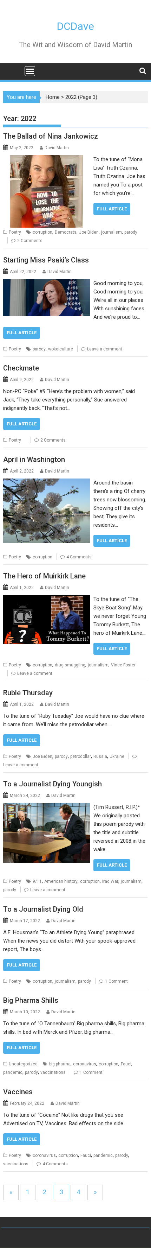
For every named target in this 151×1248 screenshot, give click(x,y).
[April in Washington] (46, 483)
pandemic (12, 1072)
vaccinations (53, 1072)
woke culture (60, 349)
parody (130, 232)
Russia (100, 756)
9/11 (37, 881)
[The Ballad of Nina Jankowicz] (46, 159)
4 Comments (79, 557)
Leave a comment (104, 349)
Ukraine (117, 756)
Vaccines (18, 1092)
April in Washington (34, 459)
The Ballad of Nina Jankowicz (50, 136)
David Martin (57, 147)
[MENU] (30, 71)
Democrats (66, 232)
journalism (111, 232)
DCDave (75, 26)
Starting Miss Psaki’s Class (46, 260)
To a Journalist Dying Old (43, 909)
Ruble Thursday (28, 693)
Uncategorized (23, 1064)
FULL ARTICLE (112, 208)
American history (61, 881)
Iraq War (110, 881)
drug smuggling (70, 665)
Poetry (15, 232)
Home (53, 97)
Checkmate (21, 368)
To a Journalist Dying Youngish (52, 784)
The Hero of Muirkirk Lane (44, 576)
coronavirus (84, 1064)
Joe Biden (89, 232)
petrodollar (80, 756)
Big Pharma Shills (30, 1000)
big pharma (60, 1064)
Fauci (126, 1064)
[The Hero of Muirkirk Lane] (46, 599)
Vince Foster (123, 665)
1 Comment (116, 981)
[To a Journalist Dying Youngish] (46, 807)
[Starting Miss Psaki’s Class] (46, 283)
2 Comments (29, 240)
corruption (42, 232)
